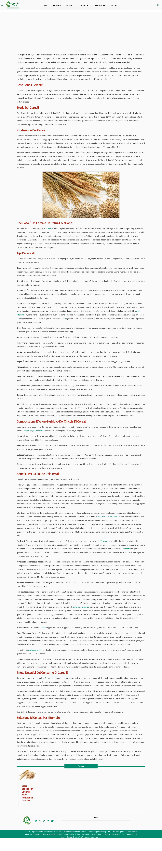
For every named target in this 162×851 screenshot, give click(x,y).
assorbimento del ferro (107, 516)
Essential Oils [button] (84, 5)
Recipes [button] (69, 5)
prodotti (126, 548)
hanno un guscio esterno (34, 430)
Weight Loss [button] (100, 5)
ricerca (43, 627)
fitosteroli (105, 541)
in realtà (48, 228)
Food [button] (46, 5)
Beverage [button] (57, 5)
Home (96, 817)
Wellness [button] (115, 5)
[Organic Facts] (12, 5)
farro (65, 318)
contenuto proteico (81, 607)
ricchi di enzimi (34, 650)
